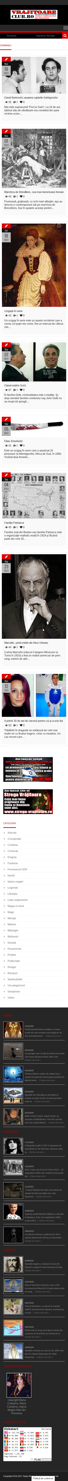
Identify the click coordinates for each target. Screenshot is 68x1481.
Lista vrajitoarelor (18, 900)
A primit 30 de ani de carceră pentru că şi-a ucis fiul (33, 720)
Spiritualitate (15, 979)
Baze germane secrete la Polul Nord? (42, 1088)
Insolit (11, 875)
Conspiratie (14, 838)
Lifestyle (12, 893)
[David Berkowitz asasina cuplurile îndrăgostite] (34, 75)
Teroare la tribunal (33, 1228)
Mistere (12, 924)
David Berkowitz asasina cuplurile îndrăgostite (31, 97)
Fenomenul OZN (17, 869)
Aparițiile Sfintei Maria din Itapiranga (41, 1344)
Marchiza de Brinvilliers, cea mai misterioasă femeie (34, 192)
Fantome (13, 863)
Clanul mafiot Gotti (15, 385)
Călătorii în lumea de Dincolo (38, 1067)
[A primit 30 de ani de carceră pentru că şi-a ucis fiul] (34, 695)
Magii (11, 912)
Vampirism (14, 991)
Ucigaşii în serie (13, 311)
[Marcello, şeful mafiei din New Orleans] (34, 596)
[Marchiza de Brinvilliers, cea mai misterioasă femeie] (34, 158)
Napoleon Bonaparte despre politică (35, 35)
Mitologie (13, 930)
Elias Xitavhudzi (13, 441)
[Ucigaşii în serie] (34, 265)
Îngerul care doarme (34, 1109)
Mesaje (12, 918)
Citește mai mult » (54, 1036)
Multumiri (13, 936)
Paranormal (14, 948)
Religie (12, 967)
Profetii (12, 954)
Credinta (13, 845)
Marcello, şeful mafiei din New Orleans (26, 642)
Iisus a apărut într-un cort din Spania (41, 1257)
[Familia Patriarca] (34, 495)
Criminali (13, 851)
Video (11, 997)
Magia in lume (16, 906)
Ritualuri (12, 973)
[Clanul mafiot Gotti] (34, 361)
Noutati (12, 942)
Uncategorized (16, 985)
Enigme (12, 857)
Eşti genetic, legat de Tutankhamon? (41, 1023)
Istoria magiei (15, 881)
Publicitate (14, 961)
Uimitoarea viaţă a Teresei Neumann (41, 1299)
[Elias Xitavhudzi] (34, 427)
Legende (13, 887)
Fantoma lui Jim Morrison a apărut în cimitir (44, 1139)
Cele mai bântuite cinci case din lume (41, 1183)
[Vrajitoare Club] (34, 18)
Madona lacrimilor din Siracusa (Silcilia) (43, 1278)
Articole (12, 832)
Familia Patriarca (14, 522)
